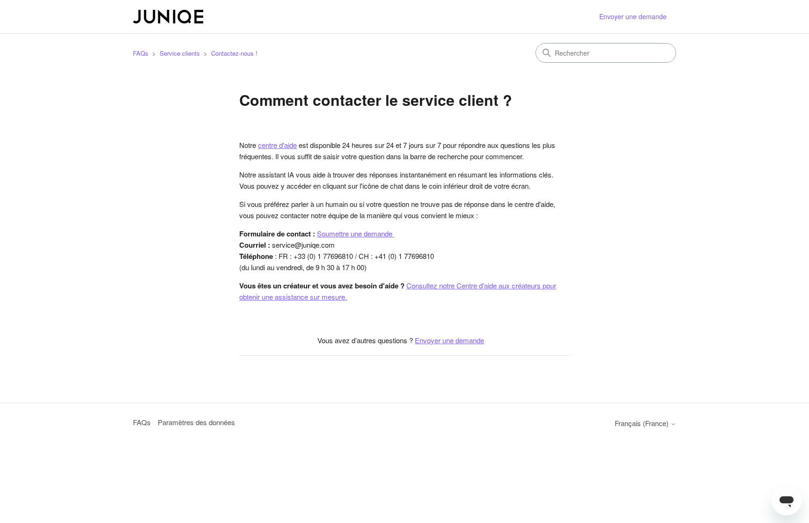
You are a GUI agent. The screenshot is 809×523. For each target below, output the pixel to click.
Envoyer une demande (633, 16)
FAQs (140, 53)
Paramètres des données (196, 422)
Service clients (180, 53)
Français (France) (642, 423)
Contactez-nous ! (234, 53)
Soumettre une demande (355, 233)
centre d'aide (277, 145)
